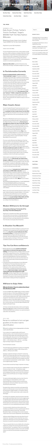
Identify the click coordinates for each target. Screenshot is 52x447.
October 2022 (35, 128)
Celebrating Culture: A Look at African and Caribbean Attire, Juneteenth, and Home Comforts (40, 39)
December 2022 (35, 123)
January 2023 (35, 121)
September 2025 (35, 68)
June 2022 (34, 138)
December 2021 (35, 152)
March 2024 (34, 87)
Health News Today (28, 12)
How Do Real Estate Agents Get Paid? (40, 50)
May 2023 (34, 111)
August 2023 (35, 104)
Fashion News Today (7, 16)
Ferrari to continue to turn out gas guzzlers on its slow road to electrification (16, 322)
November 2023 (35, 97)
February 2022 (35, 147)
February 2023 (35, 118)
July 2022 (34, 135)
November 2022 (35, 126)
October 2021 (35, 157)
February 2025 (35, 71)
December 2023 (35, 95)
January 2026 (35, 64)
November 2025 (35, 66)
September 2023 (35, 102)
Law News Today (35, 190)
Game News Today (38, 12)
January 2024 (35, 92)
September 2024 (35, 80)
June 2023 (34, 109)
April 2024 (34, 85)
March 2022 (34, 145)
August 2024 (35, 83)
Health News (35, 164)
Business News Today (16, 12)
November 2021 (35, 154)
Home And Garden (36, 185)
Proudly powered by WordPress (15, 444)
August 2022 (35, 133)
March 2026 (34, 61)
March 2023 (34, 116)
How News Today (6, 12)
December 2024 (35, 73)
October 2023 (35, 99)
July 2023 (34, 107)
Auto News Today (17, 16)
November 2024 (35, 76)
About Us (25, 16)
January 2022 (35, 149)
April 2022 (34, 142)
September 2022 (35, 130)
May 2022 (34, 140)
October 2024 (35, 78)
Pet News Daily (35, 192)
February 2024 (35, 90)
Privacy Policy (5, 444)
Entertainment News (36, 175)
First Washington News (20, 4)
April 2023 (34, 114)
